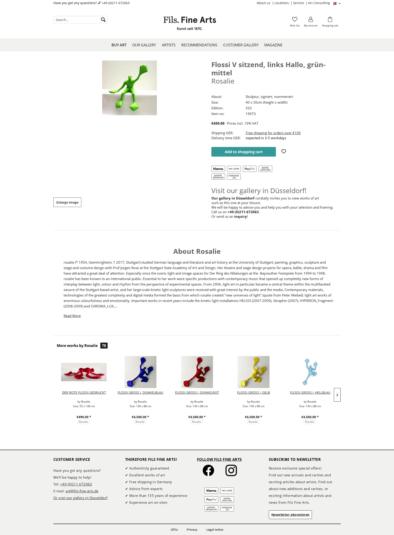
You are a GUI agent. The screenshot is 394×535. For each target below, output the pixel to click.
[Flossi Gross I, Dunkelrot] (197, 372)
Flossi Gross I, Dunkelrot (197, 392)
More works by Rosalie (81, 345)
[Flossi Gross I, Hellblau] (310, 372)
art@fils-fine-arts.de (82, 491)
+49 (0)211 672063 (76, 484)
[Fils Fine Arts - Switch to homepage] (189, 24)
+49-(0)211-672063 (116, 3)
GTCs (174, 529)
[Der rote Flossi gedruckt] (84, 372)
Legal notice (214, 529)
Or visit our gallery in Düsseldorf (80, 498)
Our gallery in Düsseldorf (232, 198)
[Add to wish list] (284, 152)
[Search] (103, 20)
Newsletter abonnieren (290, 514)
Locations (282, 3)
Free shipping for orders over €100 (273, 133)
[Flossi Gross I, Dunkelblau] (140, 372)
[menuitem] (266, 3)
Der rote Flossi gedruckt (84, 392)
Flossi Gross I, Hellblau (310, 392)
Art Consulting (319, 3)
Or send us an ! (229, 216)
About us (264, 3)
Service (299, 3)
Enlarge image (67, 202)
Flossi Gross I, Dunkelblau (140, 392)
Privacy (192, 529)
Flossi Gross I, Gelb (253, 392)
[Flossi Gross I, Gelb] (253, 372)
